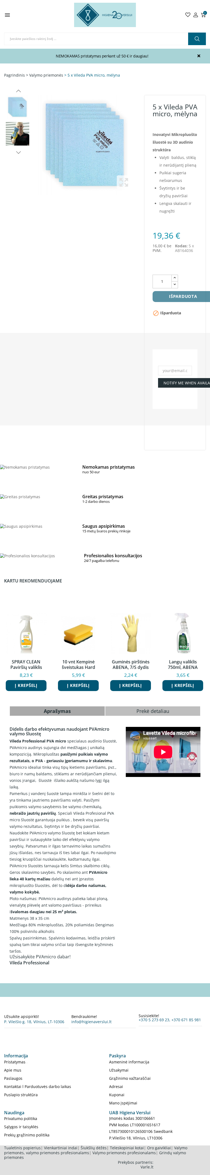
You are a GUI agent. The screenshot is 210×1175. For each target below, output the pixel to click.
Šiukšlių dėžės (94, 1147)
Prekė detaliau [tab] (152, 711)
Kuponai (116, 1094)
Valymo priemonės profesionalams (124, 1152)
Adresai (116, 1086)
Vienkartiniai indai (60, 1147)
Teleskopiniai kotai (127, 1147)
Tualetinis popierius (22, 1147)
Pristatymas (14, 1061)
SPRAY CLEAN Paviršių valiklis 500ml (26, 664)
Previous (17, 91)
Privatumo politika (20, 1118)
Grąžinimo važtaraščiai (130, 1078)
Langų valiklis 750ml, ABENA (183, 664)
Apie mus (12, 1070)
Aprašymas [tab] (57, 711)
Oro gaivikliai (159, 1147)
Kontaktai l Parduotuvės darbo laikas (37, 1086)
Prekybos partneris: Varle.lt (135, 1165)
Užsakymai (119, 1070)
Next (17, 152)
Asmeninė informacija (129, 1061)
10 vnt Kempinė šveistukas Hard (78, 664)
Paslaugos (13, 1078)
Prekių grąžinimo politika (26, 1135)
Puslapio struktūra (21, 1094)
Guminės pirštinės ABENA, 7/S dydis (131, 664)
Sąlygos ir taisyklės (21, 1126)
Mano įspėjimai (123, 1103)
